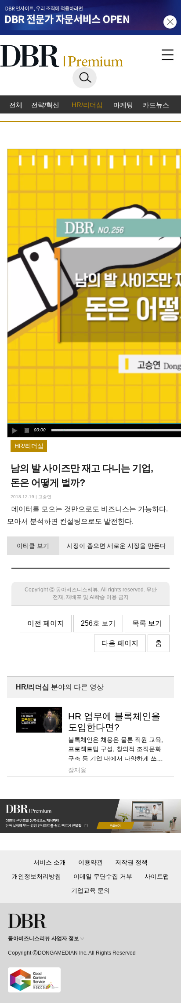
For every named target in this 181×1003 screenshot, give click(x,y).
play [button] (14, 430)
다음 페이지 (119, 643)
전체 (15, 105)
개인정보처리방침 (36, 876)
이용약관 (90, 862)
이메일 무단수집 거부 (102, 876)
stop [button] (27, 430)
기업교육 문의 (90, 890)
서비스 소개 (49, 862)
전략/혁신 (45, 105)
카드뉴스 (156, 105)
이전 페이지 (45, 623)
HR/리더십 (87, 105)
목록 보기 (147, 623)
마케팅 (123, 105)
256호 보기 (98, 623)
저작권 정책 (131, 862)
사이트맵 (157, 876)
